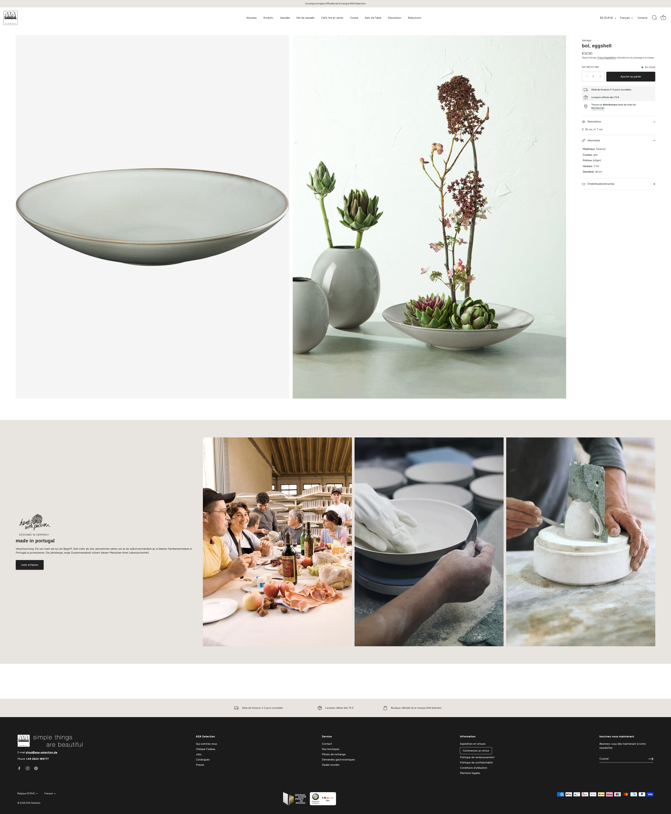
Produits (268, 17)
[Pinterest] (36, 768)
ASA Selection (33, 803)
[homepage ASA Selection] (37, 18)
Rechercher (597, 108)
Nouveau (251, 17)
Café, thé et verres (332, 17)
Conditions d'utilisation (473, 767)
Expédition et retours (473, 743)
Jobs (198, 754)
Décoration (394, 17)
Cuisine (354, 17)
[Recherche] (654, 18)
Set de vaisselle (305, 17)
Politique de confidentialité (476, 762)
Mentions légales (470, 773)
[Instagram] (27, 768)
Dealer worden (331, 764)
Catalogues (203, 759)
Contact (327, 743)
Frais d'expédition (607, 57)
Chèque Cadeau (205, 749)
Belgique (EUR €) (26, 793)
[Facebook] (19, 768)
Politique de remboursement (477, 757)
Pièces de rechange (334, 754)
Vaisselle (285, 17)
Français (625, 17)
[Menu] (334, 794)
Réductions (414, 17)
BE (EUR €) (606, 17)
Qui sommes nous (206, 743)
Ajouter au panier (631, 76)
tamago (586, 40)
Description (594, 121)
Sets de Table (373, 17)
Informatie (593, 140)
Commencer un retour (476, 750)
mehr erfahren (29, 565)
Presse (200, 764)
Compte (642, 17)
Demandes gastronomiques (338, 759)
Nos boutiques (331, 749)
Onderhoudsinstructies (600, 183)
